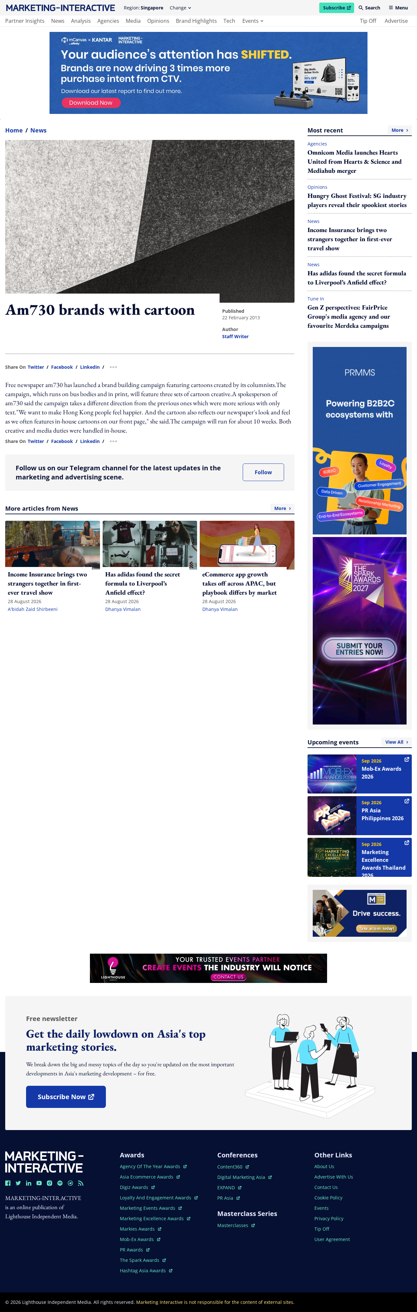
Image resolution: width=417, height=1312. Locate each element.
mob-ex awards (140, 1239)
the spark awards (143, 1260)
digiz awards (137, 1187)
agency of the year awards (150, 1166)
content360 (233, 1167)
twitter (36, 367)
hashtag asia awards (143, 1270)
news (58, 20)
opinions (158, 20)
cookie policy (328, 1198)
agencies (108, 20)
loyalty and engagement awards (156, 1198)
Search (372, 8)
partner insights (25, 20)
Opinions (317, 187)
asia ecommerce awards (147, 1177)
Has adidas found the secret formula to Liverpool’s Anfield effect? (357, 277)
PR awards (135, 1250)
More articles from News (145, 508)
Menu (401, 8)
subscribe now (71, 1099)
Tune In (316, 299)
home (14, 130)
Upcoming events (355, 742)
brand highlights (196, 20)
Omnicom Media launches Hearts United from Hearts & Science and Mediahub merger (355, 161)
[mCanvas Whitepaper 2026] (208, 73)
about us (324, 1166)
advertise (396, 20)
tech (229, 20)
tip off (368, 20)
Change (178, 8)
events (250, 20)
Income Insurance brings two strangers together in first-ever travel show (350, 239)
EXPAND (229, 1187)
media (133, 20)
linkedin (90, 367)
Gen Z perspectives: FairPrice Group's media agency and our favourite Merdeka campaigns (349, 316)
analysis (81, 20)
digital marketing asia (241, 1177)
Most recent (355, 130)
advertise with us (333, 1177)
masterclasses (236, 1225)
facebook (62, 367)
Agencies (317, 144)
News (38, 130)
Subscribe (338, 9)
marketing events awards (148, 1208)
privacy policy (328, 1218)
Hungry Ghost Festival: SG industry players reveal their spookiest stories (357, 200)
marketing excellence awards (152, 1218)
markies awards (140, 1229)
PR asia (228, 1198)
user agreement (332, 1239)
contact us (326, 1187)
